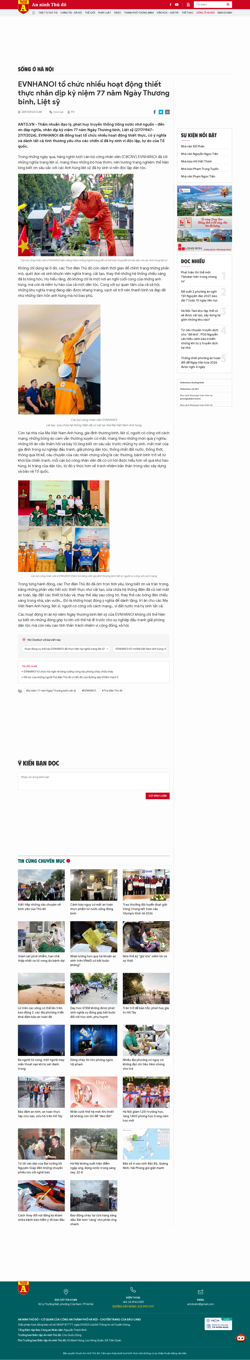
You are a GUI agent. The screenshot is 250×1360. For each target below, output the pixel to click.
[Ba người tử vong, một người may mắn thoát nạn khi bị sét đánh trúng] (41, 1040)
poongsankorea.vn (190, 398)
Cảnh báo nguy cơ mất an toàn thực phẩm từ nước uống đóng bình (91, 909)
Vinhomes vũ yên (189, 389)
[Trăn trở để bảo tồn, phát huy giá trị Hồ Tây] (146, 988)
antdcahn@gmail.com (200, 1304)
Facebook (154, 112)
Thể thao (187, 12)
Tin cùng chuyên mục (41, 860)
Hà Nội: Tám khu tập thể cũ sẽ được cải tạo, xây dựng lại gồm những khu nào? (201, 315)
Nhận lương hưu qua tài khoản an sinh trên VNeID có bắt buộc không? (93, 961)
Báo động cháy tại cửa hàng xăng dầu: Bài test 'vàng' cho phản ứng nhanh (93, 1220)
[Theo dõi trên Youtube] (177, 4)
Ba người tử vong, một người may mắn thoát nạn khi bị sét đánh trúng (41, 1064)
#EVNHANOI (89, 690)
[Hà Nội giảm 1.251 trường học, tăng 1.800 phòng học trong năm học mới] (146, 1092)
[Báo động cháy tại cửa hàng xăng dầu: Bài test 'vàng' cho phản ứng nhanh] (93, 1195)
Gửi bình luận (158, 795)
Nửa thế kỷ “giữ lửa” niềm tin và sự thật (145, 959)
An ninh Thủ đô (49, 4)
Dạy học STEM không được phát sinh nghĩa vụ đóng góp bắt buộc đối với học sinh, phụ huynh (92, 1012)
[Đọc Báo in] (190, 4)
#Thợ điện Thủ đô (112, 690)
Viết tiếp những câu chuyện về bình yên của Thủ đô (39, 907)
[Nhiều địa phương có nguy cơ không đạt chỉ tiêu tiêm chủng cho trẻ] (146, 1040)
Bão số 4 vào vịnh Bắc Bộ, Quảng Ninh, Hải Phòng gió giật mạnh (145, 1166)
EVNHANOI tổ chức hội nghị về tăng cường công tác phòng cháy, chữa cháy (68, 671)
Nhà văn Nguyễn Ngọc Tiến (199, 154)
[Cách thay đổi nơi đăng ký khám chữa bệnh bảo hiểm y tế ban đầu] (41, 1195)
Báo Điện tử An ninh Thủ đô (23, 7)
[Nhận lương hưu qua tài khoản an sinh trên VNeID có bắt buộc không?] (93, 937)
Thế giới (90, 12)
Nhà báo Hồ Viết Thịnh (196, 161)
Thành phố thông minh (139, 12)
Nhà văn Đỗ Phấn (192, 146)
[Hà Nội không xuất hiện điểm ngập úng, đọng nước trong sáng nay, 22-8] (93, 1144)
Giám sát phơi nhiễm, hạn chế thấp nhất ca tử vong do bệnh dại (41, 959)
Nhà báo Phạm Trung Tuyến (200, 169)
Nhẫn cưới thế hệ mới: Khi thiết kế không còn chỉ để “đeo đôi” (92, 1114)
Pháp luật (104, 12)
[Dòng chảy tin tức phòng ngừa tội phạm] (93, 1040)
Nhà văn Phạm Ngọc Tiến (198, 176)
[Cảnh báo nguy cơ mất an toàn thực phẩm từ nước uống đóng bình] (93, 885)
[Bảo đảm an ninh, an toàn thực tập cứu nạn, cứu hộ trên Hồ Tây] (41, 1092)
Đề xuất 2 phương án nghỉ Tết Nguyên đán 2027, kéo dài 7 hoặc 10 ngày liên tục (199, 296)
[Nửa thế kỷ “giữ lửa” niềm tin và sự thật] (146, 937)
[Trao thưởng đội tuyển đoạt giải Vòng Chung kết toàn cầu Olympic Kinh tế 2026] (146, 885)
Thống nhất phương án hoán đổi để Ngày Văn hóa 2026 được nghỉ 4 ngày (201, 362)
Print (167, 112)
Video (117, 12)
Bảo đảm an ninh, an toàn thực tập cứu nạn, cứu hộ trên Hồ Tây (40, 1114)
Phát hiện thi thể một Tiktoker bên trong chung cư (199, 277)
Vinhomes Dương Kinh (192, 382)
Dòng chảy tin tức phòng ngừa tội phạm (91, 1062)
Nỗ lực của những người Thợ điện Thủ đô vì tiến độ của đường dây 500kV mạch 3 (71, 677)
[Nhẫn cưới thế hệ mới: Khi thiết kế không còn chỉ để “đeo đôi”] (93, 1092)
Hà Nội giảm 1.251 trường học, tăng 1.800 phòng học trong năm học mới (145, 1116)
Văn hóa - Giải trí (167, 12)
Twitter (161, 112)
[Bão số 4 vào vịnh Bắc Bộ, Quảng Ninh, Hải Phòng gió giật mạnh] (146, 1144)
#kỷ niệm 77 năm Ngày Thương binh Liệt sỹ (51, 690)
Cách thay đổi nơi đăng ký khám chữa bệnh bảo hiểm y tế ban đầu (41, 1218)
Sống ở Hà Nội (205, 12)
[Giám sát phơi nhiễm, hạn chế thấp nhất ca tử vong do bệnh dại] (41, 937)
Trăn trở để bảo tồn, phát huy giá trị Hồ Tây (146, 1010)
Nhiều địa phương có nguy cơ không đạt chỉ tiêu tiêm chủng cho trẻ (144, 1064)
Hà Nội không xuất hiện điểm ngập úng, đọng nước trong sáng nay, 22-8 (92, 1168)
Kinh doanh (225, 12)
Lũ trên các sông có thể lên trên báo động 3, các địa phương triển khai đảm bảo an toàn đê (41, 1012)
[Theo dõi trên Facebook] (171, 4)
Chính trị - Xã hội (71, 12)
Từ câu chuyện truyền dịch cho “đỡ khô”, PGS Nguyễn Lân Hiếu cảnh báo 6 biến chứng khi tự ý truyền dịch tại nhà (199, 339)
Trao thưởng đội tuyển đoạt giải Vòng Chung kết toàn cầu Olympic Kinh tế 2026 (145, 909)
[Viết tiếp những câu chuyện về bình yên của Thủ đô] (41, 885)
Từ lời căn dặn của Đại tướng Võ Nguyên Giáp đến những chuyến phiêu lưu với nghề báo (40, 1168)
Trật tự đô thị (47, 12)
